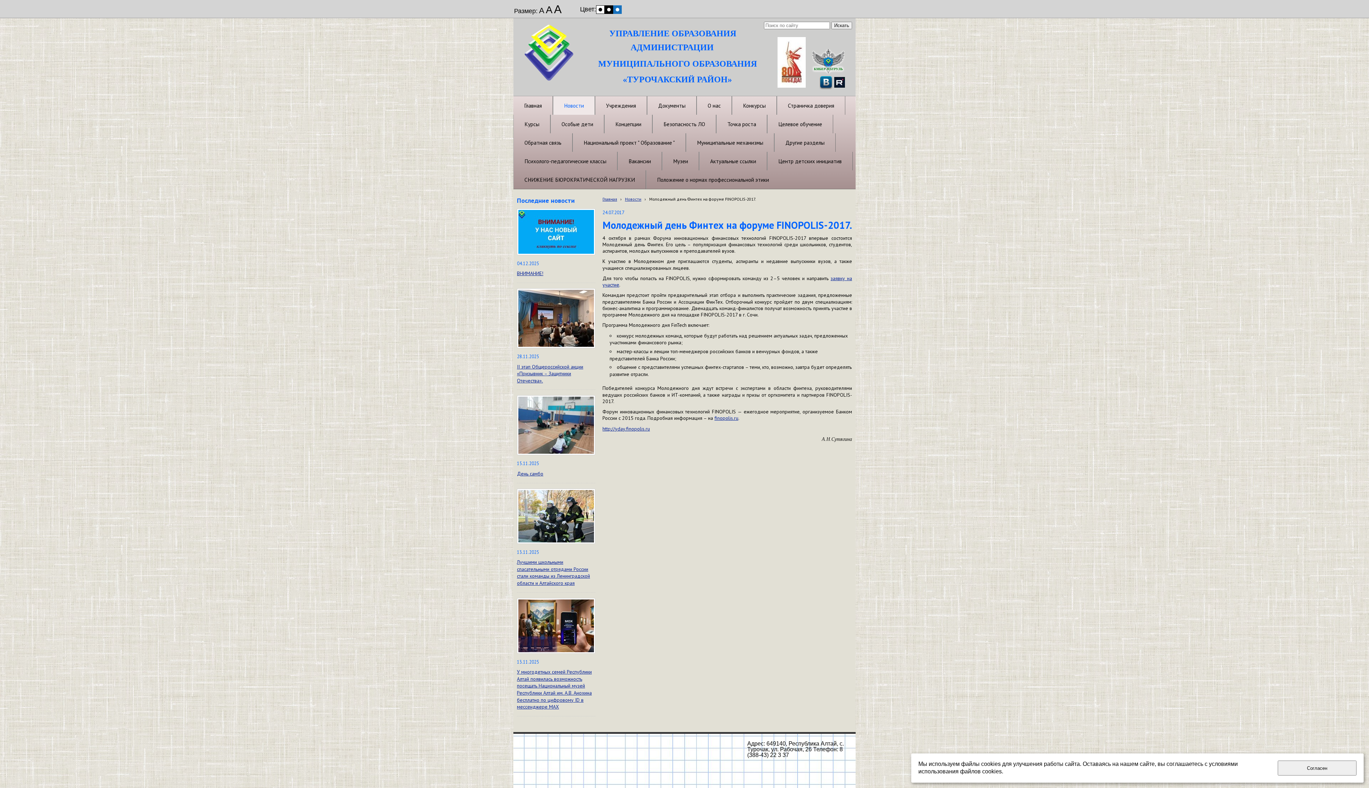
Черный (609, 9)
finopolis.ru (726, 418)
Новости (633, 199)
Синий (617, 9)
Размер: (526, 11)
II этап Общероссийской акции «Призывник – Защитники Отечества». (550, 374)
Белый (600, 9)
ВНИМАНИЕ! (530, 273)
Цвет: (588, 9)
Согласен (1317, 768)
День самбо (530, 473)
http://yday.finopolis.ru (626, 429)
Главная (610, 199)
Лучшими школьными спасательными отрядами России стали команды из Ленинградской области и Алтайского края (553, 572)
